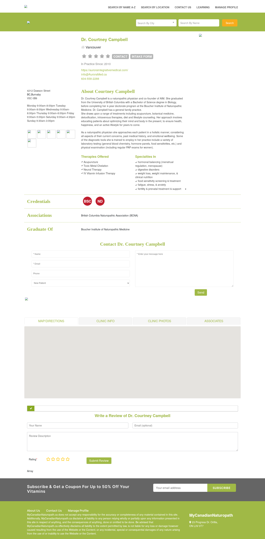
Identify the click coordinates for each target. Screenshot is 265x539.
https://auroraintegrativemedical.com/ (104, 70)
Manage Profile (226, 7)
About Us (33, 510)
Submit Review (99, 461)
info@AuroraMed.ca (94, 74)
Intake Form (142, 56)
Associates (213, 321)
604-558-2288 (90, 79)
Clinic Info (105, 321)
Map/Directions (51, 321)
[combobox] (156, 22)
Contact (120, 56)
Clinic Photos (159, 321)
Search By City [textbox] (146, 23)
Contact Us (183, 7)
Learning (203, 7)
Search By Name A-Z (122, 7)
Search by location (155, 7)
